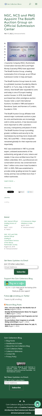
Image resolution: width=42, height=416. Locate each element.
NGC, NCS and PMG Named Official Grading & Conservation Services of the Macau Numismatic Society (11, 239)
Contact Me (10, 354)
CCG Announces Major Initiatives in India (28, 222)
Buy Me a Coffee (11, 288)
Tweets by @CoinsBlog (13, 299)
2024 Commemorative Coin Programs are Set (21, 316)
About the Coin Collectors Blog (18, 346)
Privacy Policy (11, 356)
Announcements (19, 34)
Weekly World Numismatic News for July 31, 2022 (21, 325)
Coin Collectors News (14, 349)
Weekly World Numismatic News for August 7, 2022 (21, 313)
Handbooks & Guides (14, 343)
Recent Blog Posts (14, 305)
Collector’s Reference (14, 351)
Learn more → (9, 181)
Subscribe (21, 272)
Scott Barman (29, 367)
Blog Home (10, 341)
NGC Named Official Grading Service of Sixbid (11, 223)
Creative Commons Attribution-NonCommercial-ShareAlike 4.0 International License (21, 370)
